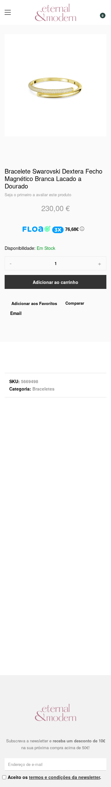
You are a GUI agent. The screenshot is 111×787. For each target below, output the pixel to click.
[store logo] (55, 12)
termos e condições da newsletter (64, 777)
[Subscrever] (102, 764)
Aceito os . (54, 777)
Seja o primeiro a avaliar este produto (38, 194)
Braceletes (43, 389)
